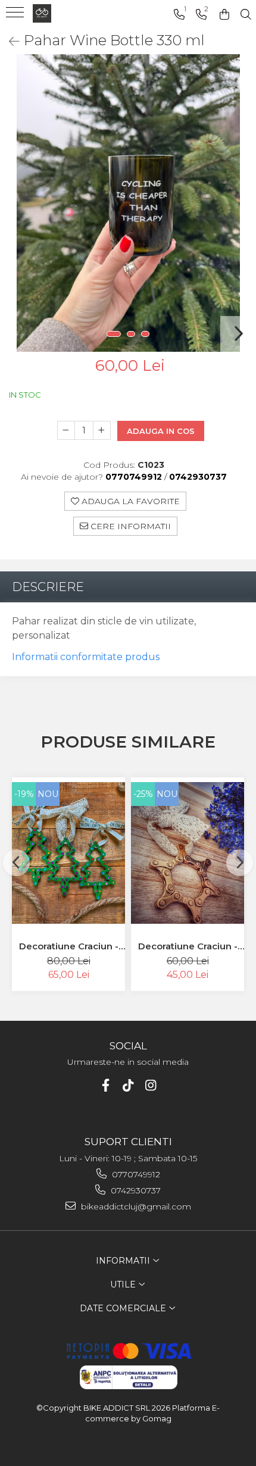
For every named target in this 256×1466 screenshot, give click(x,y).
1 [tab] (114, 334)
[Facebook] (105, 1085)
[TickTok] (128, 1085)
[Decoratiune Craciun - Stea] (187, 853)
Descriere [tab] (48, 587)
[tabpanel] (128, 203)
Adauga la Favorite (129, 501)
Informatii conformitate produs (86, 656)
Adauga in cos (161, 431)
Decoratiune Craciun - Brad (68, 946)
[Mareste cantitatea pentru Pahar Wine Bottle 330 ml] (102, 430)
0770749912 (135, 1174)
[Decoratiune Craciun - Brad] (68, 853)
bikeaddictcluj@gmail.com (135, 1206)
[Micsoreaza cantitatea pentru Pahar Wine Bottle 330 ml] (66, 430)
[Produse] (16, 16)
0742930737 (134, 1190)
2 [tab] (131, 334)
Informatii (124, 1260)
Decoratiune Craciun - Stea (188, 946)
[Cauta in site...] (246, 14)
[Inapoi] (9, 42)
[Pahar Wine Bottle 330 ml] (128, 203)
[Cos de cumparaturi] (224, 14)
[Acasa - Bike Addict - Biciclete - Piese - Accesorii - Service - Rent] (65, 13)
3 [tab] (145, 334)
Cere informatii (129, 526)
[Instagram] (151, 1085)
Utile (124, 1284)
